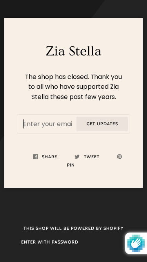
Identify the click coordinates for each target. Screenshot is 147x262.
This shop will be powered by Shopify (73, 228)
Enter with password (49, 242)
